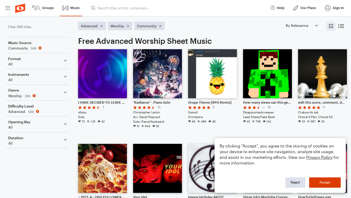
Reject (295, 182)
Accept (324, 182)
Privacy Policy (319, 157)
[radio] (331, 26)
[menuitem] (7, 8)
